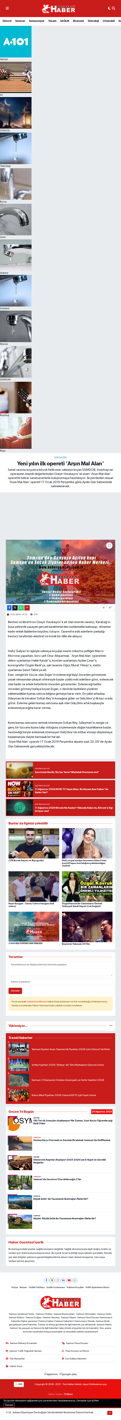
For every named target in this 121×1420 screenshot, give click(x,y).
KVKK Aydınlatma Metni (97, 1287)
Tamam (9, 1405)
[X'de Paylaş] (15, 607)
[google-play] (68, 1374)
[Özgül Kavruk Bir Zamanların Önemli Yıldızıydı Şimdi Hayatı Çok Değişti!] (87, 886)
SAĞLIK (64, 21)
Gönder (15, 990)
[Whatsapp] (74, 1280)
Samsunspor (37, 21)
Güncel (6, 21)
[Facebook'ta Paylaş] (9, 607)
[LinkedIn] (63, 1280)
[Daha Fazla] (27, 607)
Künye (15, 1287)
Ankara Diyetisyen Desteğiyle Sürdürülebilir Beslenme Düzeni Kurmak (52, 1412)
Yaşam (52, 21)
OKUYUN (104, 1400)
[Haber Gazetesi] (58, 8)
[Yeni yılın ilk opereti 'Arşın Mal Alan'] (60, 572)
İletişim (23, 1287)
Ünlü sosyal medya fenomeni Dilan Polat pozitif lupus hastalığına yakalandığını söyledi (84, 863)
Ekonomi (78, 21)
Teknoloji (93, 21)
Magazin (61, 457)
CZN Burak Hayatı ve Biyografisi (26, 860)
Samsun (20, 21)
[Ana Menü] (7, 8)
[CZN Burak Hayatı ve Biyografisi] (34, 843)
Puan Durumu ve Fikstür (77, 1351)
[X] (52, 1280)
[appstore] (51, 1374)
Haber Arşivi (16, 1366)
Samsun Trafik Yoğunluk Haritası (25, 1351)
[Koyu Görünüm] (109, 8)
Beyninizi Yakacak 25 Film (76, 944)
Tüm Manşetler (17, 1359)
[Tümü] (110, 1026)
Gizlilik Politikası (37, 1287)
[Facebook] (46, 1280)
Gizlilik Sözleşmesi (55, 1287)
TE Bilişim (68, 1394)
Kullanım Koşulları (75, 1287)
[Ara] (113, 8)
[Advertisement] (60, 516)
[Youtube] (69, 1280)
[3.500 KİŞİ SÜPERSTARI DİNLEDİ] (34, 926)
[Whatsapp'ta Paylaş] (21, 607)
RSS (20, 1384)
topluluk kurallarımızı (37, 1001)
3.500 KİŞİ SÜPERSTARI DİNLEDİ (26, 943)
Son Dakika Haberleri (75, 1359)
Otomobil (109, 21)
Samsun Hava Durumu (77, 1343)
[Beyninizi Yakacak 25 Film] (87, 927)
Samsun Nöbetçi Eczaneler (23, 1343)
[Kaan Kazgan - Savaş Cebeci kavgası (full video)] (34, 886)
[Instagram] (57, 1280)
